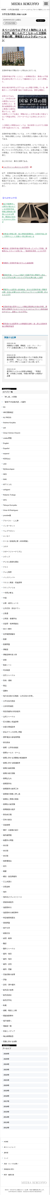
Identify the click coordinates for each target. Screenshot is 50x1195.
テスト (5, 567)
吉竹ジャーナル (9, 675)
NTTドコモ (7, 484)
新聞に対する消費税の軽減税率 (15, 758)
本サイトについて (10, 1147)
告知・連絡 (7, 680)
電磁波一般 (7, 1026)
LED (4, 464)
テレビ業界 (7, 572)
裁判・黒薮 (7, 969)
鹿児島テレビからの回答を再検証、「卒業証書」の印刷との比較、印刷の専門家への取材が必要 (24, 373)
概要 (5, 871)
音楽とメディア (9, 1031)
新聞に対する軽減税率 (11, 763)
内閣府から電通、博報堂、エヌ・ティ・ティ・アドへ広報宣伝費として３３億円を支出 (24, 347)
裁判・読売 (7, 964)
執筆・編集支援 (9, 1175)
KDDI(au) (6, 459)
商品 (5, 686)
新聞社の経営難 (9, 804)
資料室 (6, 1153)
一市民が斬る (8, 593)
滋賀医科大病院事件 (10, 912)
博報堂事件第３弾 (10, 655)
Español (6, 448)
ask (4, 428)
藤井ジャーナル (9, 949)
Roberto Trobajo (9, 495)
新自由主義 (7, 814)
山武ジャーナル (9, 717)
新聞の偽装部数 (9, 768)
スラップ (6, 557)
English (6, 443)
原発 (5, 660)
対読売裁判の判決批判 (11, 711)
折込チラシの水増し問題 (12, 732)
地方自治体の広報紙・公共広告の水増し (18, 696)
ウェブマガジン (9, 531)
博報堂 (5, 649)
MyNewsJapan (8, 469)
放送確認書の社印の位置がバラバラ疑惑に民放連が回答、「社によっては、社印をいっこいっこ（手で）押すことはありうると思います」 (24, 359)
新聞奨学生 (7, 784)
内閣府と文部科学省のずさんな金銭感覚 (18, 263)
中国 (5, 598)
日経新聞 (6, 825)
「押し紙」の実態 (10, 397)
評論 (5, 979)
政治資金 (6, 742)
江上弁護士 (7, 882)
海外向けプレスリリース (12, 897)
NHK (5, 479)
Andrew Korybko (9, 423)
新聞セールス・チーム (11, 753)
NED (5, 474)
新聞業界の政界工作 (10, 789)
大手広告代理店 (10, 23)
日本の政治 (7, 820)
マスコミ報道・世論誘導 (12, 582)
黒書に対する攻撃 (10, 1041)
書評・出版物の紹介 (10, 830)
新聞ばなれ (7, 778)
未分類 (5, 845)
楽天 (5, 866)
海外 (5, 892)
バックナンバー (9, 577)
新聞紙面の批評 (9, 809)
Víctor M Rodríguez (10, 510)
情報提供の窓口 (9, 1169)
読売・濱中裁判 (9, 985)
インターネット (9, 526)
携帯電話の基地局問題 (11, 737)
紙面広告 (6, 933)
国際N (5, 691)
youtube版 (7, 515)
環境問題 (6, 923)
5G (4, 407)
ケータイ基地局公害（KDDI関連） (16, 541)
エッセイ (6, 536)
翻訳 (5, 943)
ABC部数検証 (8, 412)
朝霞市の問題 (8, 840)
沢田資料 (6, 887)
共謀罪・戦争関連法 (10, 624)
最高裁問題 (7, 835)
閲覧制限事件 (8, 1016)
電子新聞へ (7, 1021)
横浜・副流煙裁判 (10, 876)
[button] (46, 3)
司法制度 (6, 670)
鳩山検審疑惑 (8, 1036)
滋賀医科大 (7, 907)
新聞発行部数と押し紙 (11, 794)
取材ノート (7, 665)
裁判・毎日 (7, 959)
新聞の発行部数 (9, 773)
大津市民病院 (8, 706)
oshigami (6, 490)
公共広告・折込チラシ (11, 608)
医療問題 (6, 644)
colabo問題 (7, 438)
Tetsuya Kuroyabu (10, 505)
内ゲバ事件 (7, 629)
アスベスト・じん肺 (10, 521)
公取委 (5, 613)
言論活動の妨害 (9, 974)
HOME (6, 1142)
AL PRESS (7, 417)
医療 (5, 639)
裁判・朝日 (7, 954)
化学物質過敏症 (9, 634)
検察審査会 (7, 861)
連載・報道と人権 (10, 1010)
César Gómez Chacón (11, 433)
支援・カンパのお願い (11, 1164)
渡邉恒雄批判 (8, 902)
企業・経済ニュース (10, 603)
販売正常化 (7, 1000)
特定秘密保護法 (9, 918)
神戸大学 (6, 928)
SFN (5, 500)
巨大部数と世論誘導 (10, 722)
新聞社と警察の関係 (10, 799)
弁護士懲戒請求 (9, 727)
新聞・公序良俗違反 (10, 747)
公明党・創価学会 (10, 619)
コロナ (5, 546)
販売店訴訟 (7, 995)
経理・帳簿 (7, 938)
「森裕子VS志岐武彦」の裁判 (14, 402)
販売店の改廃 (8, 990)
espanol (6, 453)
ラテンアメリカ (9, 588)
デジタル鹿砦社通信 (10, 562)
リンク (6, 1158)
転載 (5, 1005)
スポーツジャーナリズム (12, 552)
